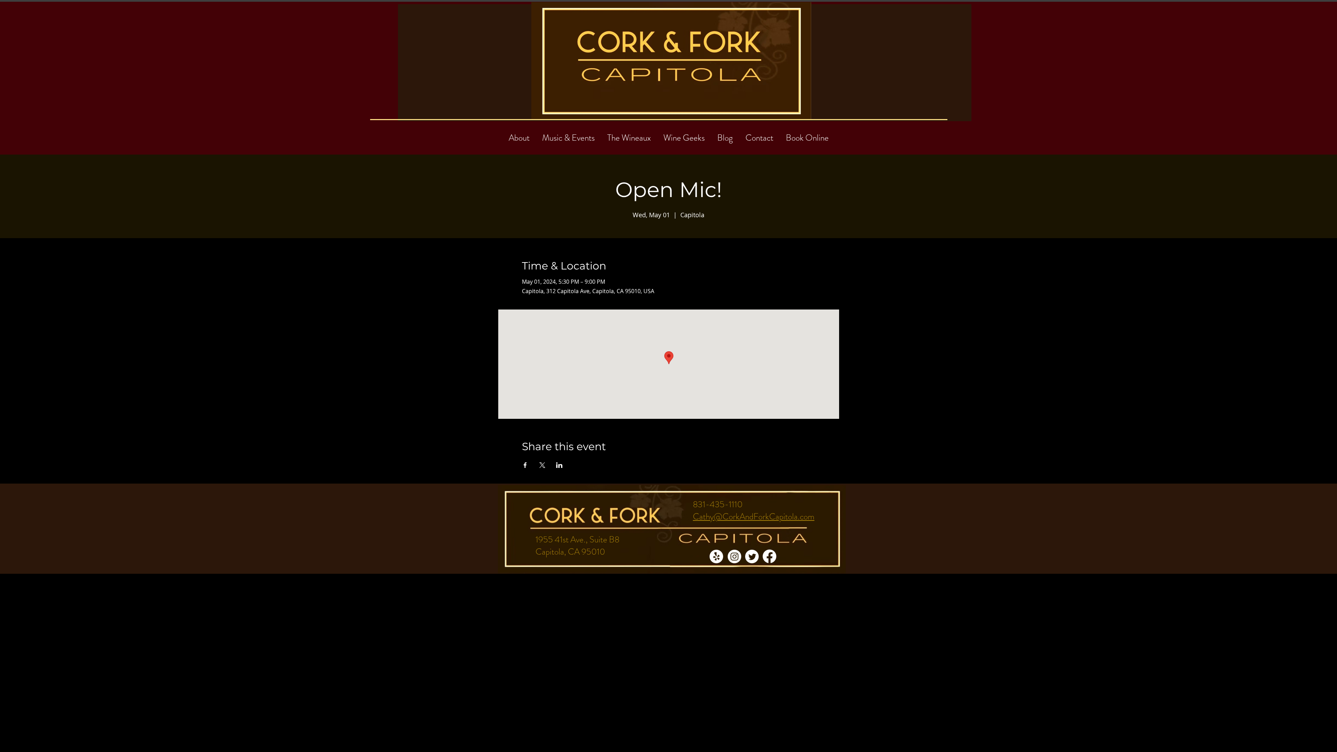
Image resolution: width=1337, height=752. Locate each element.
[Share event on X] (542, 465)
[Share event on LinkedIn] (559, 465)
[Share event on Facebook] (525, 465)
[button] (759, 135)
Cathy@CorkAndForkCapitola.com (753, 516)
